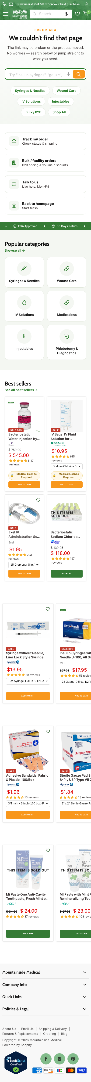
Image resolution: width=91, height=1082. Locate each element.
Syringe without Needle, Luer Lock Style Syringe (25, 655)
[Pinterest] (73, 1058)
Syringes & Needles (30, 91)
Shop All (59, 112)
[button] (66, 14)
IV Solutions (31, 101)
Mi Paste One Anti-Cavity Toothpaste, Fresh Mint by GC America (27, 898)
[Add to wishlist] (38, 500)
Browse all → (15, 250)
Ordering (49, 1034)
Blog (64, 1034)
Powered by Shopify (17, 1045)
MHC (63, 663)
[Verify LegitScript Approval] (16, 1063)
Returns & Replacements (20, 1034)
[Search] (34, 14)
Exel (11, 542)
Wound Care (66, 91)
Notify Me (67, 573)
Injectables (61, 101)
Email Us (27, 1029)
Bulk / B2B (33, 112)
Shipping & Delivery (53, 1029)
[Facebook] (46, 1058)
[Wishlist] (77, 14)
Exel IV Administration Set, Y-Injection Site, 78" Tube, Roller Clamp (24, 538)
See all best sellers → (21, 390)
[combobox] (55, 14)
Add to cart (24, 485)
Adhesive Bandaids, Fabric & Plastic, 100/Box (27, 777)
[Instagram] (59, 1058)
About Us (9, 1029)
